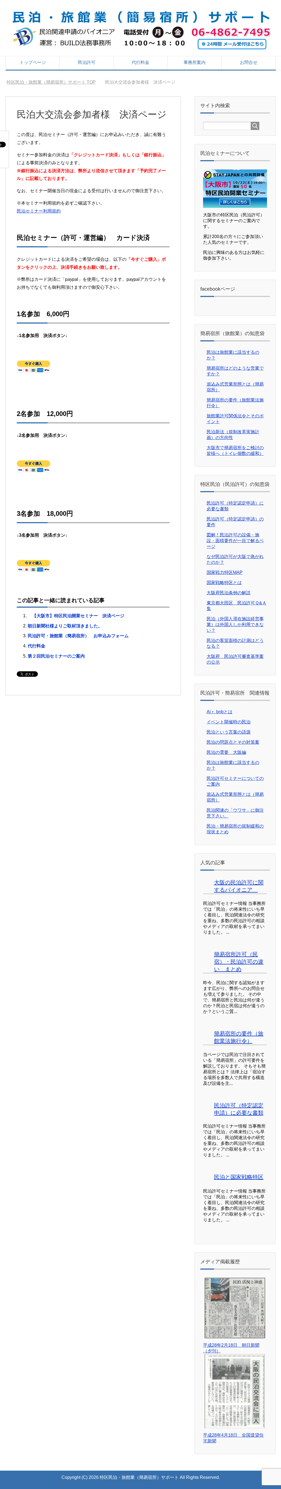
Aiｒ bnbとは (219, 711)
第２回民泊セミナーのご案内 (56, 656)
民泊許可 (86, 62)
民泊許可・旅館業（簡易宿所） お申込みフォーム (78, 635)
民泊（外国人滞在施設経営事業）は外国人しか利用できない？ (235, 624)
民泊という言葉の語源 (229, 732)
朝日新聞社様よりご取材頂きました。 (65, 626)
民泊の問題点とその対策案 (233, 742)
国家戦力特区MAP (225, 572)
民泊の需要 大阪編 (226, 752)
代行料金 (140, 62)
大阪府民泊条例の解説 (229, 592)
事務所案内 (195, 62)
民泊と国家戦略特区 (238, 1177)
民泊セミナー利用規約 (39, 211)
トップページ (32, 62)
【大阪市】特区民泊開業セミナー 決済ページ (76, 615)
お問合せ (248, 62)
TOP (51, 82)
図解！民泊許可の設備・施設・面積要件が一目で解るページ (235, 541)
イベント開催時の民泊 (229, 722)
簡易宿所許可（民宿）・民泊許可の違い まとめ (238, 961)
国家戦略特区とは (224, 582)
